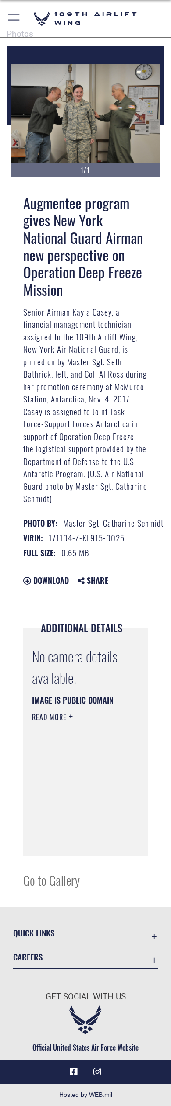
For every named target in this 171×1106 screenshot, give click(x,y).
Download (50, 580)
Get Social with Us (86, 997)
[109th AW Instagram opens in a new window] (97, 1071)
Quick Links (33, 932)
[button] (14, 18)
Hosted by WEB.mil (85, 1094)
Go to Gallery (51, 879)
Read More (50, 717)
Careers (28, 956)
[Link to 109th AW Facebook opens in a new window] (73, 1071)
